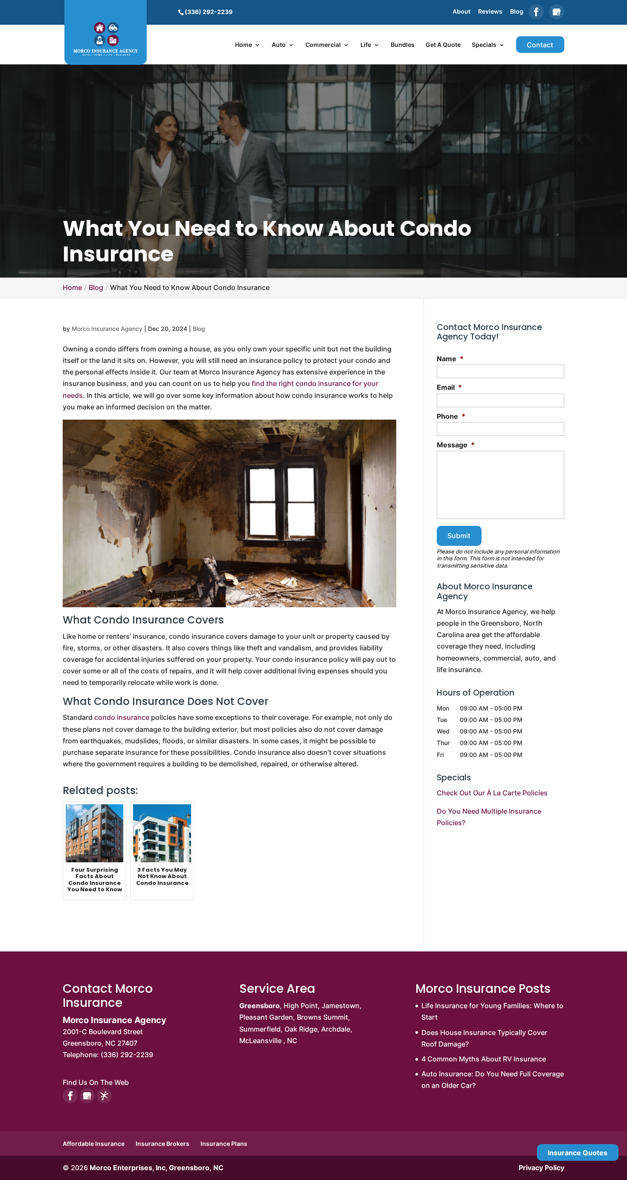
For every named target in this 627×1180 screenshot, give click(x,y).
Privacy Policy (541, 1167)
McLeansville (260, 1040)
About (461, 12)
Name (450, 358)
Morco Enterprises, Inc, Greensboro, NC (157, 1167)
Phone (451, 416)
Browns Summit (322, 1017)
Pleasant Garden (266, 1017)
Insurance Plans (223, 1143)
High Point (301, 1005)
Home (243, 44)
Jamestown (341, 1005)
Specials (484, 44)
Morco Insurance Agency (107, 328)
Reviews (490, 12)
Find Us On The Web (96, 1082)
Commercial (323, 44)
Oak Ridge (300, 1029)
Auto (279, 44)
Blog (516, 12)
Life (365, 44)
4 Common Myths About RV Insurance (483, 1059)
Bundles (403, 44)
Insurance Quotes (577, 1152)
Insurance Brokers (162, 1143)
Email (449, 387)
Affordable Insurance (94, 1143)
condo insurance (121, 717)
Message (456, 445)
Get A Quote (443, 44)
